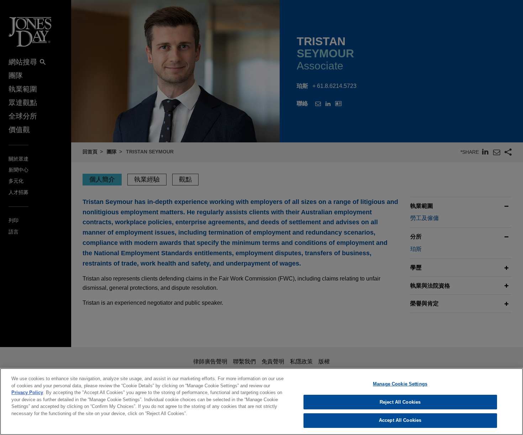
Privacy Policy (27, 392)
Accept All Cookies (400, 420)
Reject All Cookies (400, 402)
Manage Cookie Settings (400, 384)
